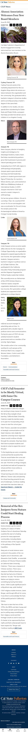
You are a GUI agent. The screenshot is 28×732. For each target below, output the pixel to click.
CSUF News (5, 7)
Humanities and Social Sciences (11, 369)
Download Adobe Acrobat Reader (14, 727)
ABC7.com (18, 628)
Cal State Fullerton (8, 2)
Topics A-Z (13, 654)
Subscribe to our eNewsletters (13, 682)
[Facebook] (11, 25)
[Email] (20, 25)
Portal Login (10, 730)
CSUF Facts (13, 669)
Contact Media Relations (13, 671)
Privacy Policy (13, 675)
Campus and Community (9, 498)
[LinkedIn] (17, 25)
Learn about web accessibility (18, 722)
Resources (18, 730)
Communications (13, 367)
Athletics (14, 656)
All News (14, 652)
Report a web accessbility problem (14, 724)
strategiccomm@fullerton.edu (13, 704)
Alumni (5, 367)
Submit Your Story (14, 689)
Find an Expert (13, 673)
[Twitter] (14, 25)
